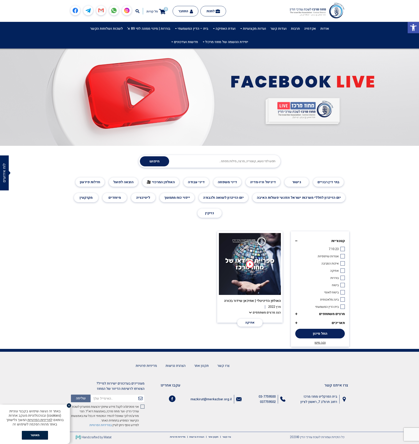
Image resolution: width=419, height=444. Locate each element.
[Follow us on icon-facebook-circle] (172, 399)
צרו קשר (223, 365)
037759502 (268, 401)
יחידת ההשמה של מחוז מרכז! (226, 42)
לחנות (210, 11)
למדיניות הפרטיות (39, 420)
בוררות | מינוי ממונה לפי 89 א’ (148, 28)
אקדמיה (310, 28)
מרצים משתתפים (332, 314)
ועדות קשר (278, 28)
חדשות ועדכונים (185, 42)
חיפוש (154, 161)
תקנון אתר (201, 365)
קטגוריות (338, 241)
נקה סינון (320, 343)
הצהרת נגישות (175, 365)
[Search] (137, 11)
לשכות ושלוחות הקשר (106, 28)
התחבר (183, 11)
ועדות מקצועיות (254, 28)
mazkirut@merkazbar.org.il (211, 399)
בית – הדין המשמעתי (192, 28)
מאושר (35, 435)
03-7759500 (267, 396)
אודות (324, 28)
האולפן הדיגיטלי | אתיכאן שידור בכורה (252, 300)
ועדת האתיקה (225, 28)
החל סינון (320, 333)
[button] (413, 27)
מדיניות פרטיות (146, 365)
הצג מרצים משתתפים (267, 312)
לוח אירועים (4, 173)
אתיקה (249, 322)
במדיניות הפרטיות (100, 425)
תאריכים (338, 323)
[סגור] (69, 405)
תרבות (295, 28)
